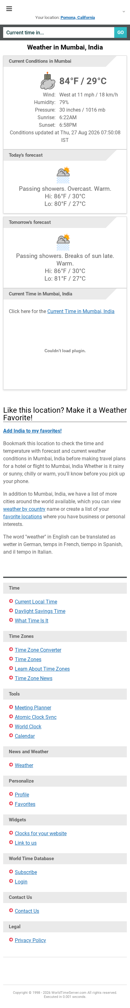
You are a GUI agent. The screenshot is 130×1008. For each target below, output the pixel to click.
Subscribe (26, 872)
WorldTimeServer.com (65, 8)
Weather (24, 765)
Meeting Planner (33, 708)
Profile (22, 795)
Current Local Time (36, 602)
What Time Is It (31, 621)
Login (21, 882)
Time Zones (28, 659)
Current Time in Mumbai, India (81, 311)
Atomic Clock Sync (35, 717)
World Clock (28, 727)
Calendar (25, 736)
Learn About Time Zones (42, 669)
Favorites (25, 804)
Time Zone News (33, 678)
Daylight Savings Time (40, 611)
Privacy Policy (30, 940)
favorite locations (22, 517)
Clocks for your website (41, 833)
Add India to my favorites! (32, 431)
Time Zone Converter (38, 650)
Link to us (26, 843)
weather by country (24, 509)
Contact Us (27, 911)
